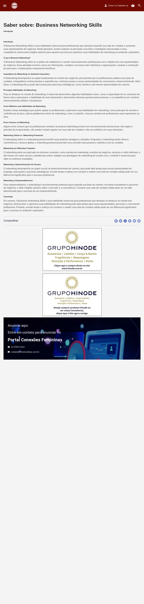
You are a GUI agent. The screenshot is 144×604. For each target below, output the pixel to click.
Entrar (111, 5)
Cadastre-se (122, 5)
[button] (116, 221)
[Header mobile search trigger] (139, 5)
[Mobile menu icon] (5, 5)
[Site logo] (15, 5)
